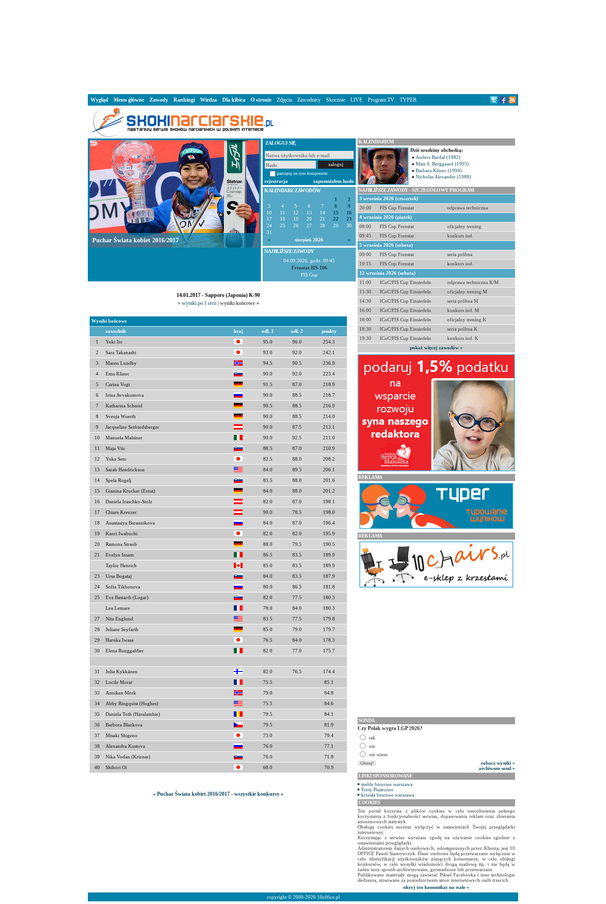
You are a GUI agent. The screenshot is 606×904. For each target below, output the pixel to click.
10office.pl (328, 897)
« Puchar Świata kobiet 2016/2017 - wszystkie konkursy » (218, 794)
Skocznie (335, 100)
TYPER (408, 100)
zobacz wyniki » (498, 763)
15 (335, 212)
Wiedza (208, 100)
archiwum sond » (497, 768)
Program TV (381, 100)
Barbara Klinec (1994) (439, 170)
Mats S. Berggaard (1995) (442, 163)
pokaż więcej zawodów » (436, 347)
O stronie (261, 100)
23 (349, 219)
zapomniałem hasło (333, 181)
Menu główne (129, 100)
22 (335, 219)
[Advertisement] (303, 46)
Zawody (159, 100)
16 (349, 212)
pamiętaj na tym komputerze (302, 173)
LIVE (356, 100)
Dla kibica (233, 100)
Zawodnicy (309, 100)
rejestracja (276, 181)
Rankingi (184, 100)
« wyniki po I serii (197, 303)
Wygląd (99, 100)
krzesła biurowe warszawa (387, 794)
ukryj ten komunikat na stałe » (436, 887)
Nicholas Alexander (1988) (443, 176)
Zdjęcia (284, 100)
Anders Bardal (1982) (438, 157)
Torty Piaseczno (377, 789)
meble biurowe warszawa (387, 784)
